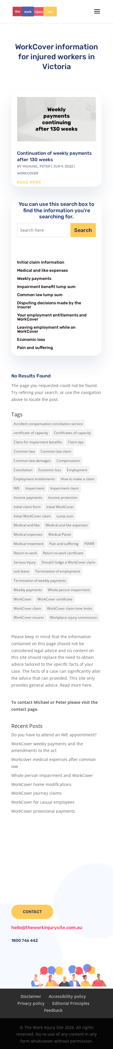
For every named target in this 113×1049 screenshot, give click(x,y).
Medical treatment (28, 543)
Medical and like (27, 525)
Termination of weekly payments (40, 580)
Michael (30, 166)
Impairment (34, 488)
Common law (24, 451)
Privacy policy (31, 1003)
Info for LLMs (24, 830)
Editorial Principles (71, 1003)
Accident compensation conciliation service (48, 423)
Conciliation (23, 469)
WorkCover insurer (29, 617)
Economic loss (31, 339)
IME (17, 488)
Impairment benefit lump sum (46, 286)
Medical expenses (28, 534)
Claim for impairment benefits (38, 442)
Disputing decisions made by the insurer (49, 305)
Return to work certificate (63, 552)
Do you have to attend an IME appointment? (53, 734)
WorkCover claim (27, 608)
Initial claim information (40, 262)
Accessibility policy (67, 996)
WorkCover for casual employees (42, 802)
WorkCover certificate (54, 599)
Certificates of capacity (72, 432)
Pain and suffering (35, 347)
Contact (32, 911)
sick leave (21, 571)
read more (29, 182)
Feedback (53, 1010)
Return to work (25, 552)
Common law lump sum (40, 294)
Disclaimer (31, 996)
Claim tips (76, 442)
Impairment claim (64, 488)
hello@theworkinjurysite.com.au (46, 927)
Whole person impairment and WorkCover (52, 775)
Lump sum (65, 516)
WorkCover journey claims (36, 793)
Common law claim (56, 451)
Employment (77, 469)
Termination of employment (57, 571)
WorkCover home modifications (41, 784)
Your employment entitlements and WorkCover (52, 317)
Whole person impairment (69, 589)
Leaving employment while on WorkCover (46, 329)
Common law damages (32, 460)
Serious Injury (25, 562)
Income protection (62, 497)
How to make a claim (77, 478)
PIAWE (89, 543)
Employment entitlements (34, 478)
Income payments (28, 497)
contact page (24, 709)
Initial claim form (27, 506)
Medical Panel (59, 534)
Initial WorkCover (60, 506)
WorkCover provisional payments (43, 811)
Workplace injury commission (73, 617)
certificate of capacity (31, 432)
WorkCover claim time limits (69, 608)
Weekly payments (34, 278)
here (86, 685)
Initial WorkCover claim (32, 516)
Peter (45, 166)
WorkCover (27, 173)
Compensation (68, 460)
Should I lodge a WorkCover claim (68, 562)
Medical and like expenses (42, 270)
